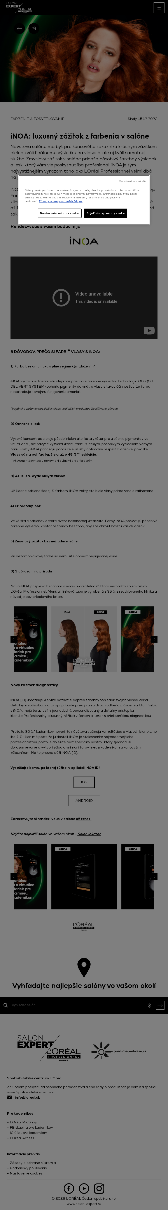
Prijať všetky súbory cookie (105, 213)
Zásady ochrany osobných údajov (60, 201)
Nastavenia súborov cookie (59, 213)
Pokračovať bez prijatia (132, 180)
